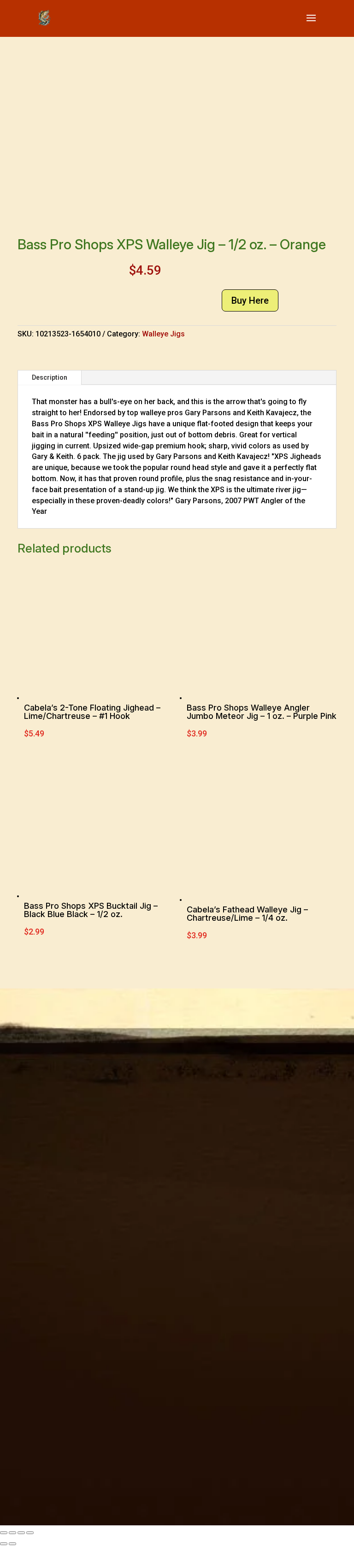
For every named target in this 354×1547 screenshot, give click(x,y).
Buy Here (250, 300)
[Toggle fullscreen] (12, 1532)
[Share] (21, 1532)
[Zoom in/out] (3, 1532)
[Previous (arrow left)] (3, 1543)
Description (49, 377)
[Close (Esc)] (30, 1532)
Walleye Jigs (163, 333)
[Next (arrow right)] (12, 1543)
